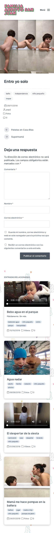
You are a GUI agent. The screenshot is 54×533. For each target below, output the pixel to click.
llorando (40, 438)
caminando (12, 438)
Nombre (8, 203)
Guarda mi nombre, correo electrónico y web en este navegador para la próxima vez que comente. (26, 235)
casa (21, 438)
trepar (8, 98)
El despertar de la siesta (23, 433)
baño (8, 93)
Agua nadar (14, 379)
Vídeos (27, 330)
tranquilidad (21, 325)
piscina (10, 387)
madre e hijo (28, 510)
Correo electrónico (14, 218)
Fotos (8, 113)
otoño (38, 322)
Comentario (10, 169)
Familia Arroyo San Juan (18, 10)
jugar (18, 510)
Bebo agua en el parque (22, 312)
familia (18, 384)
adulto (10, 384)
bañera (10, 510)
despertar (29, 438)
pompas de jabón (28, 514)
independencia (21, 93)
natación (27, 384)
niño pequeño (38, 93)
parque (10, 325)
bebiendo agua (13, 322)
